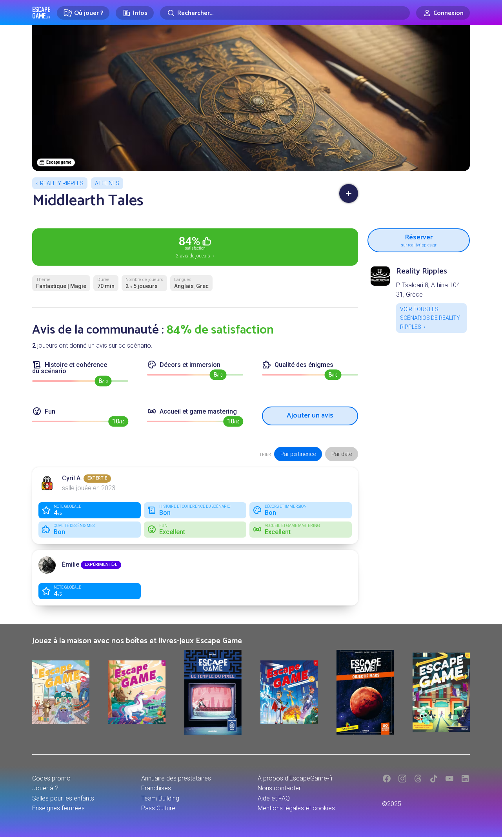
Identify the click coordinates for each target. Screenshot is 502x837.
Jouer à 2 (45, 788)
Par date (341, 454)
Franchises (156, 788)
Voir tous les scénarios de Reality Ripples (430, 318)
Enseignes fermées (58, 808)
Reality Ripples (62, 183)
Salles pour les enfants (63, 798)
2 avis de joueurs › (195, 246)
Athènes (107, 183)
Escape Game (41, 12)
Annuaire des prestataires (176, 778)
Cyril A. (72, 478)
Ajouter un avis (310, 415)
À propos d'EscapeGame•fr (295, 778)
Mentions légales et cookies (296, 808)
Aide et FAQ (274, 798)
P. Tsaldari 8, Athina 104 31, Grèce (428, 289)
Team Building (160, 798)
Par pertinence (298, 454)
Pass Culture (158, 808)
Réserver (419, 239)
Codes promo (51, 778)
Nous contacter (279, 788)
